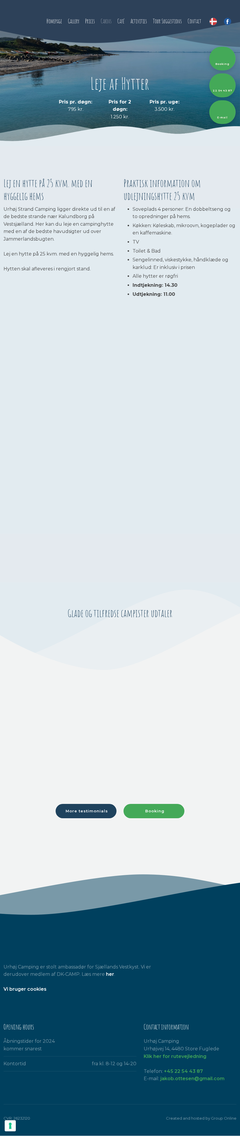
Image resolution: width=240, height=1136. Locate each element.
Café (120, 21)
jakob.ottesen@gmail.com (192, 1078)
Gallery (73, 21)
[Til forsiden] (20, 20)
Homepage (54, 21)
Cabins (106, 21)
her (110, 974)
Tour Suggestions (167, 21)
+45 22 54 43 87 (183, 1071)
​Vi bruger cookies (25, 989)
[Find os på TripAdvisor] (23, 1004)
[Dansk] (213, 21)
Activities (138, 21)
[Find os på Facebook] (7, 1004)
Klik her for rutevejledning (175, 1056)
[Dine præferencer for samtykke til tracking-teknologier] (10, 1125)
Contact (194, 21)
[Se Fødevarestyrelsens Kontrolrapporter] (38, 1004)
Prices (90, 21)
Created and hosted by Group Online (201, 1118)
